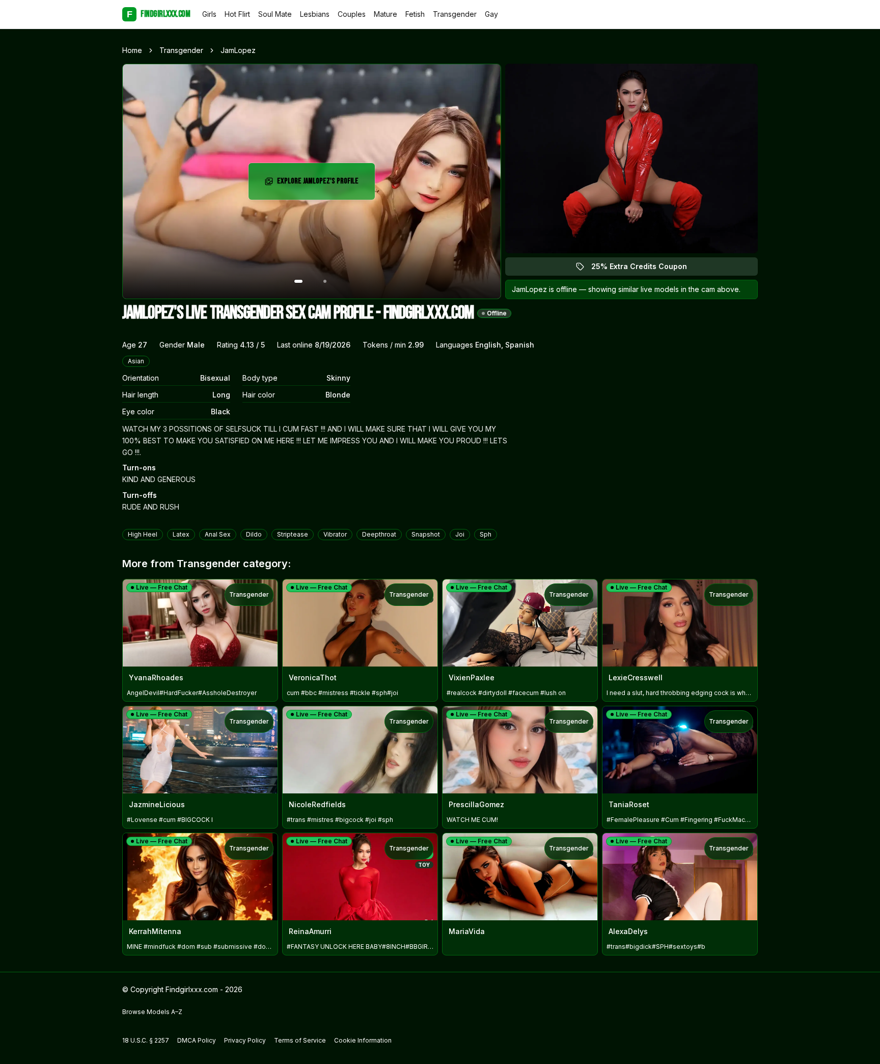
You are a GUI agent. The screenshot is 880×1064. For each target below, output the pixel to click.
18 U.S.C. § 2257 (145, 1040)
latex (181, 534)
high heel (142, 534)
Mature (385, 14)
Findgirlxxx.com (158, 14)
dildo (254, 534)
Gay (491, 14)
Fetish (415, 14)
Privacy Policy (245, 1040)
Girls (209, 14)
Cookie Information (363, 1040)
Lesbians (314, 14)
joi (459, 534)
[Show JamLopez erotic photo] (298, 281)
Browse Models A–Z (152, 1012)
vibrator (335, 534)
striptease (292, 534)
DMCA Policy (196, 1040)
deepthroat (379, 534)
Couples (352, 14)
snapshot (425, 534)
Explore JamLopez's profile (321, 184)
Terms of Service (300, 1040)
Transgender (455, 14)
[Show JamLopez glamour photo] (325, 281)
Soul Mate (275, 14)
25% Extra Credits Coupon (645, 269)
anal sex (218, 534)
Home (132, 50)
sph (485, 534)
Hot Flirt (237, 14)
